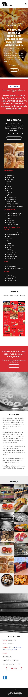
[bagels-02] (7, 564)
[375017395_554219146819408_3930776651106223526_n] (7, 505)
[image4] (21, 527)
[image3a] (7, 526)
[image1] (7, 536)
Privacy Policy (15, 689)
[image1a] (7, 517)
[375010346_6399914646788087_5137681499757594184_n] (21, 505)
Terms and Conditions (15, 691)
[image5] (21, 566)
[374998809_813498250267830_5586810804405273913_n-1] (7, 491)
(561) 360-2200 (9, 696)
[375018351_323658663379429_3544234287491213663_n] (21, 491)
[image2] (21, 537)
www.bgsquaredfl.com (18, 696)
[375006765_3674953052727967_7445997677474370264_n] (7, 548)
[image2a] (21, 517)
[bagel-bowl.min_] (7, 580)
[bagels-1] (21, 580)
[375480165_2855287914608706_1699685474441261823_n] (21, 550)
